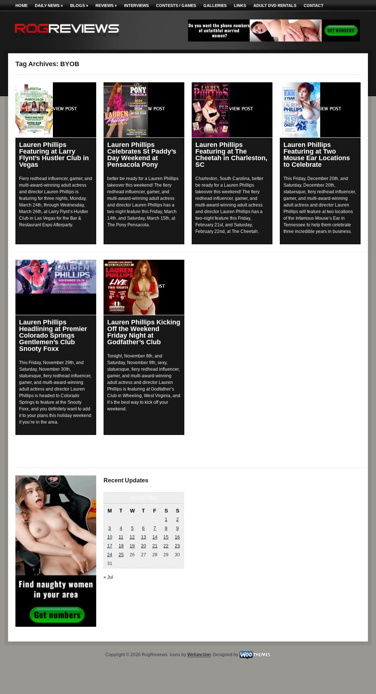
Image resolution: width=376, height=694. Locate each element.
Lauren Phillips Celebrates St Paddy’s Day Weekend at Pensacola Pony (141, 154)
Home (21, 5)
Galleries (215, 5)
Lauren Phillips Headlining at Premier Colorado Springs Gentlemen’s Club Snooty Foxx (53, 335)
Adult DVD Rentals (274, 5)
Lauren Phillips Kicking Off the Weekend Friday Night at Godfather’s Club (143, 332)
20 (143, 546)
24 (109, 554)
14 (155, 537)
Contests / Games (176, 5)
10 (109, 537)
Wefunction (199, 655)
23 (177, 546)
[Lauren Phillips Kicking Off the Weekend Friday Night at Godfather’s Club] (144, 287)
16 (177, 537)
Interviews (136, 5)
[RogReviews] (67, 38)
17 (109, 546)
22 (166, 546)
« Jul (108, 577)
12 (132, 537)
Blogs (79, 5)
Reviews (106, 5)
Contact (313, 5)
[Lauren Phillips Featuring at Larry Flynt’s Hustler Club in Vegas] (55, 109)
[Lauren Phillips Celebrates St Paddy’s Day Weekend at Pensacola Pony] (144, 109)
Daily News (49, 5)
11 (121, 537)
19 (132, 546)
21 (155, 546)
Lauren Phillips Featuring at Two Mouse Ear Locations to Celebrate (316, 154)
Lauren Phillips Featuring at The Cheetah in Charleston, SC (231, 154)
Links (240, 5)
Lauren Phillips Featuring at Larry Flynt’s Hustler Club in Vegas (54, 154)
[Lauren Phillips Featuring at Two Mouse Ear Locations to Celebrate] (320, 109)
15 (166, 537)
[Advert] (274, 40)
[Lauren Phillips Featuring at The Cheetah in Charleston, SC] (232, 109)
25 (121, 554)
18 (121, 546)
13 (143, 537)
